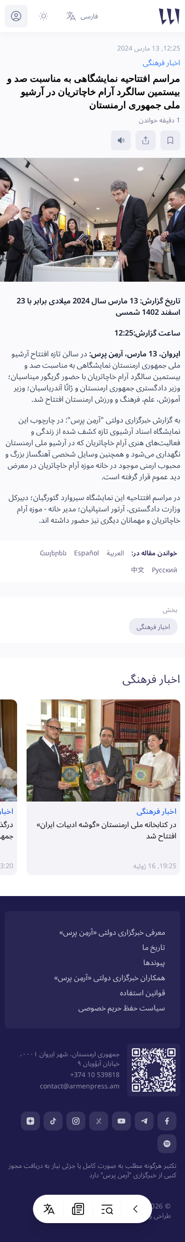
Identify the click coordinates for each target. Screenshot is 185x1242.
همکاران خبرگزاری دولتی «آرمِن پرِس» (109, 977)
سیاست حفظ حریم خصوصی (121, 1007)
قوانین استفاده (142, 992)
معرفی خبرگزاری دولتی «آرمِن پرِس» (112, 932)
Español (86, 552)
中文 (137, 569)
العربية (115, 552)
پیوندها (154, 962)
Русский (164, 569)
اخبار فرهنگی (153, 626)
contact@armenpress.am (80, 1085)
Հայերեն (53, 552)
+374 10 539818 (95, 1074)
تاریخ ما (153, 947)
